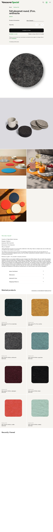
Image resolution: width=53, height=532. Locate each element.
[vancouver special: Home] (10, 2)
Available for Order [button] (26, 30)
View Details (29, 20)
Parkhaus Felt (16, 7)
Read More (14, 38)
